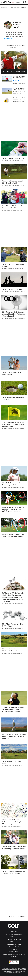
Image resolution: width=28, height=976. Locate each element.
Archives (22, 916)
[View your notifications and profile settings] (10, 2)
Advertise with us (14, 951)
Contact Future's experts (14, 934)
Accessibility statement (14, 944)
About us (14, 931)
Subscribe (18, 2)
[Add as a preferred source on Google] (14, 962)
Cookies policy (14, 946)
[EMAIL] (18, 27)
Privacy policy (14, 941)
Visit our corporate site (19, 969)
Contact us (14, 936)
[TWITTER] (15, 27)
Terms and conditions (14, 939)
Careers (14, 949)
